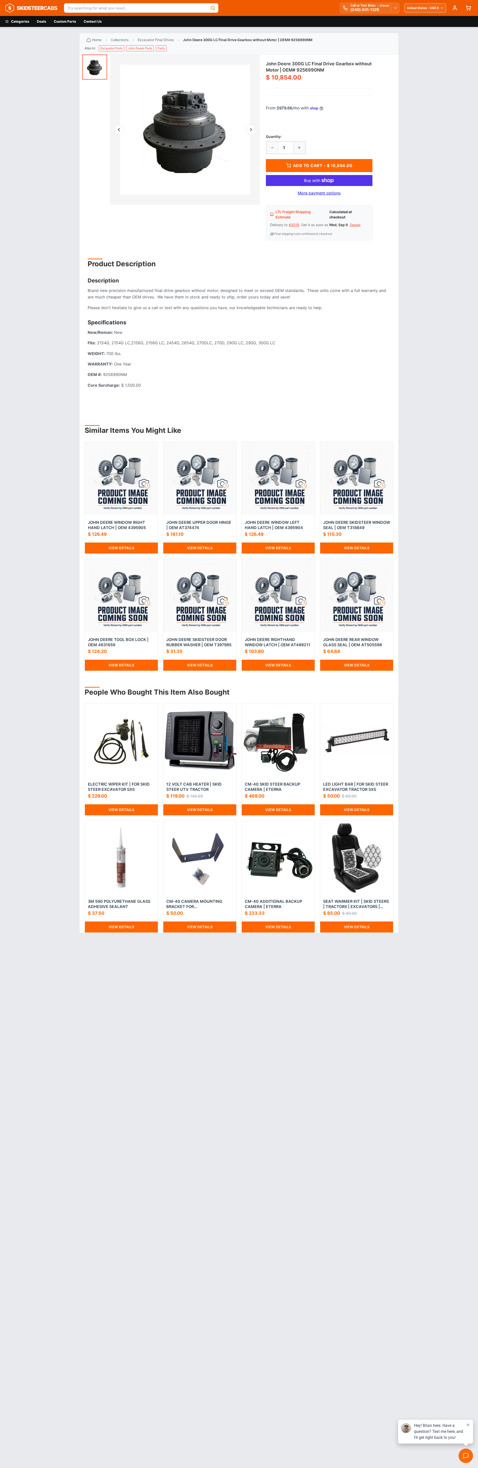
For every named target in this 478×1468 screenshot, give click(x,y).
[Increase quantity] (299, 148)
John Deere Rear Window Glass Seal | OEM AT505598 (352, 642)
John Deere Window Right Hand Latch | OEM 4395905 (117, 525)
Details (355, 225)
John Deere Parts (140, 48)
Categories (20, 21)
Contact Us (93, 21)
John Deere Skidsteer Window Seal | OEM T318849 (356, 525)
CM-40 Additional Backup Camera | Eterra (273, 904)
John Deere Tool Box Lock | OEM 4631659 (118, 642)
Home (97, 40)
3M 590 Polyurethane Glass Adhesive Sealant (119, 904)
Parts (161, 48)
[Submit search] (212, 8)
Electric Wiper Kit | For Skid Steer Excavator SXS (119, 787)
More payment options (319, 192)
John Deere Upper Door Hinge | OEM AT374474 (198, 525)
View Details (121, 548)
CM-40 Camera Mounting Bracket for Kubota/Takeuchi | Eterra (195, 904)
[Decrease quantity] (272, 148)
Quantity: (274, 136)
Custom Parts (65, 21)
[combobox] (135, 8)
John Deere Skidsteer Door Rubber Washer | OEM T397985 (199, 642)
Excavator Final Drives (156, 40)
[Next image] (251, 130)
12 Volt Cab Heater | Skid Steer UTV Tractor (194, 787)
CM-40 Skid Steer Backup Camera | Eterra (272, 787)
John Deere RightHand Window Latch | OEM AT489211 (277, 642)
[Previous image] (119, 130)
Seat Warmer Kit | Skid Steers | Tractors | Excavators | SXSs (356, 904)
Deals (41, 21)
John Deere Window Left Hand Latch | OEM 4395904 (274, 525)
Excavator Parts (111, 48)
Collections (119, 40)
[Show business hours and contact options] (395, 7)
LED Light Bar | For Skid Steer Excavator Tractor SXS (355, 787)
